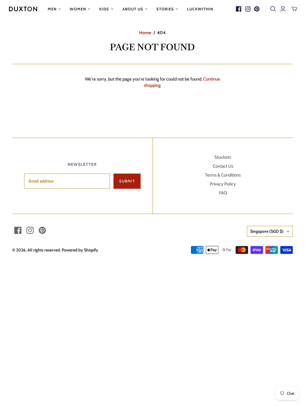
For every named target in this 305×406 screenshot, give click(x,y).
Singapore (267, 231)
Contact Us (223, 166)
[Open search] (273, 9)
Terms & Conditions (223, 175)
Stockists (222, 157)
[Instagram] (247, 9)
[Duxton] (23, 9)
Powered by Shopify (80, 250)
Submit (127, 181)
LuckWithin (200, 9)
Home (145, 32)
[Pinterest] (256, 9)
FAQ (223, 193)
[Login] (283, 9)
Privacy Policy (223, 184)
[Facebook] (239, 9)
